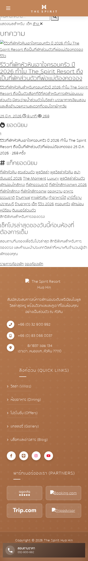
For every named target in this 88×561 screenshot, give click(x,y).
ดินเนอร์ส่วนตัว (24, 210)
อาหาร (68, 191)
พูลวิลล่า (42, 172)
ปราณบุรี (7, 204)
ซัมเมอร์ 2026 (11, 178)
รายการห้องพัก (12, 264)
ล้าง (36, 24)
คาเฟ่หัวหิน (39, 198)
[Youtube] (48, 455)
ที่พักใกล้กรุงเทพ (33, 191)
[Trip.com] (24, 511)
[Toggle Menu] (8, 8)
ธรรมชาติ (7, 198)
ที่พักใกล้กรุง (10, 191)
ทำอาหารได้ (57, 198)
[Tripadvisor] (63, 511)
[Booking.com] (63, 493)
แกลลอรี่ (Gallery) (25, 426)
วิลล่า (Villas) (21, 386)
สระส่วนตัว (26, 172)
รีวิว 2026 (46, 204)
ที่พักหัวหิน (8, 172)
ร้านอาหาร (23, 204)
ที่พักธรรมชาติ (37, 185)
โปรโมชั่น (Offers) (24, 413)
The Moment (34, 178)
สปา (77, 172)
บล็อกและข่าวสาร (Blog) (29, 439)
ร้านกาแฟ (23, 198)
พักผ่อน (77, 204)
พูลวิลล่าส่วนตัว (72, 178)
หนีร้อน (5, 210)
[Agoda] (24, 493)
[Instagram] (36, 455)
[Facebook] (11, 455)
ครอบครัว (62, 204)
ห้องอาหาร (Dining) (26, 399)
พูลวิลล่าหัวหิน (61, 172)
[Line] (23, 455)
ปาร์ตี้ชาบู (74, 198)
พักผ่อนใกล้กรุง (12, 185)
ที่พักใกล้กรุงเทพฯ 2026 (68, 185)
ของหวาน (54, 191)
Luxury (53, 178)
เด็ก (34, 204)
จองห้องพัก (34, 264)
